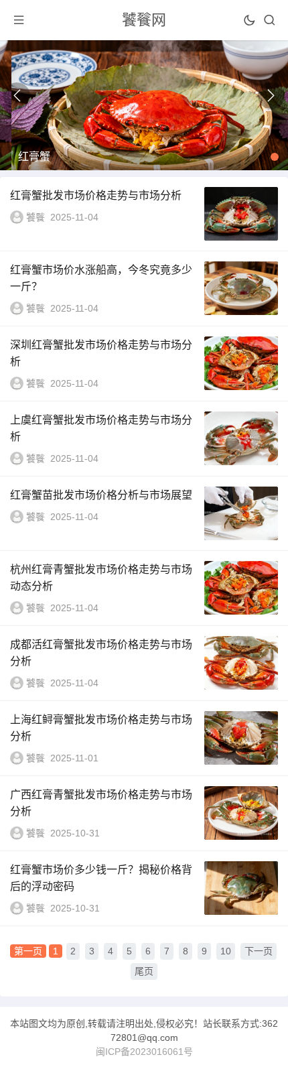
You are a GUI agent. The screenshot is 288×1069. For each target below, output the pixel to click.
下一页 (258, 951)
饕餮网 (144, 19)
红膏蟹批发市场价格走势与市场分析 (96, 195)
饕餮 (35, 217)
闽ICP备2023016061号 (144, 1051)
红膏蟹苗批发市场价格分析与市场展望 (101, 495)
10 (225, 951)
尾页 (144, 971)
